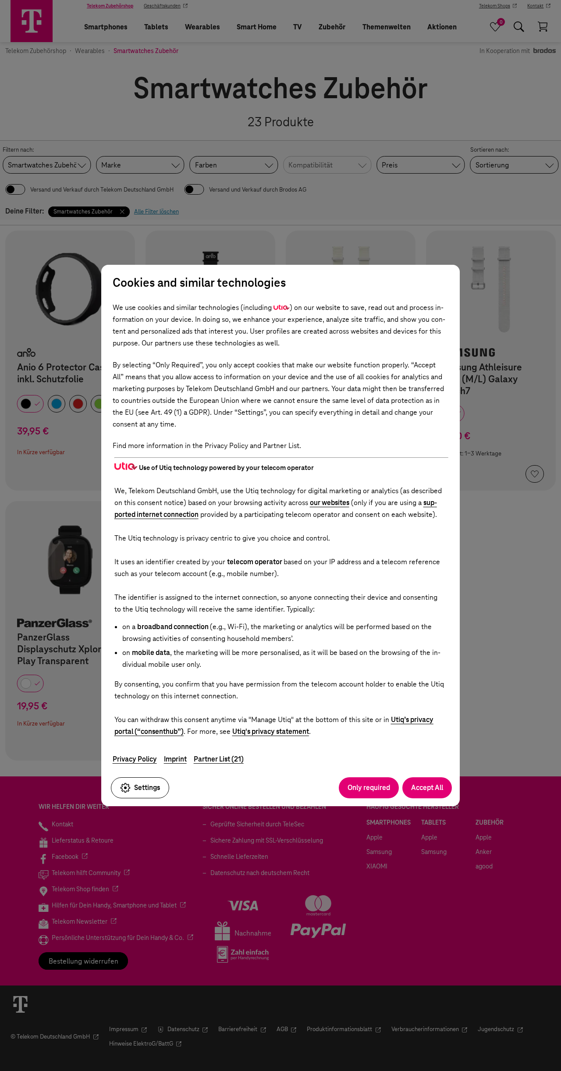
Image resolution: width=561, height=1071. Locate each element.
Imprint (175, 759)
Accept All (427, 787)
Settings (147, 787)
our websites (329, 502)
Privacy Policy (135, 759)
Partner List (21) (219, 759)
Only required (369, 787)
